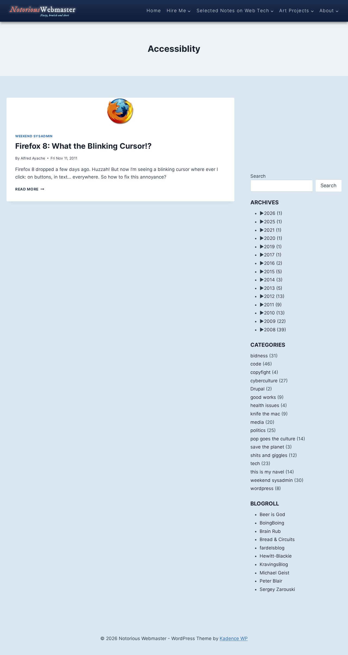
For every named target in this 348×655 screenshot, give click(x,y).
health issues (264, 405)
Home (154, 10)
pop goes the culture (272, 438)
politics (258, 430)
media (257, 422)
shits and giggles (268, 455)
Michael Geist (274, 572)
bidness (259, 355)
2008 (275, 329)
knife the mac (265, 413)
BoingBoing (272, 523)
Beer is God (272, 514)
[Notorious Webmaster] (42, 10)
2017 (272, 254)
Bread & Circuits (277, 539)
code (255, 364)
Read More (29, 189)
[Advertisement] (295, 132)
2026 (273, 213)
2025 (273, 221)
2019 (273, 246)
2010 (274, 313)
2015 (273, 271)
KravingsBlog (274, 564)
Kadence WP (234, 638)
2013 (273, 288)
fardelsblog (272, 548)
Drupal (257, 389)
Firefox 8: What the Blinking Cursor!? (83, 146)
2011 (273, 304)
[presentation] (120, 111)
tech (255, 463)
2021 (272, 230)
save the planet (267, 447)
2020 (273, 238)
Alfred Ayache (33, 158)
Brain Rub (270, 531)
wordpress (262, 488)
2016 (273, 263)
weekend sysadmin (34, 136)
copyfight (260, 372)
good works (263, 397)
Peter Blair (271, 581)
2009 (275, 321)
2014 (273, 279)
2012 (274, 296)
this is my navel (267, 472)
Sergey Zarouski (277, 589)
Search (258, 176)
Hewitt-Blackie (276, 556)
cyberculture (264, 380)
